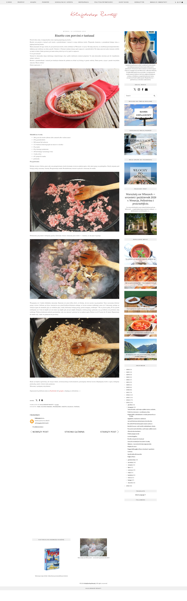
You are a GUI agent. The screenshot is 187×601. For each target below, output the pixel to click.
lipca (129, 467)
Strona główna (75, 432)
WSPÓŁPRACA (84, 2)
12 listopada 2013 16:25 (41, 423)
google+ (61, 391)
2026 (127, 369)
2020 (127, 385)
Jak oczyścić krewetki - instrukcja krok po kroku (140, 284)
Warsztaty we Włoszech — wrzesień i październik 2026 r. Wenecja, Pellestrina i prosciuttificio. (140, 199)
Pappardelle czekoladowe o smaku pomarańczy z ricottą (142, 415)
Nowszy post (41, 432)
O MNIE (9, 2)
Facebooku (53, 391)
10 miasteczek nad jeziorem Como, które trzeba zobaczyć (140, 355)
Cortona (130, 451)
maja (129, 472)
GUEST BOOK (124, 2)
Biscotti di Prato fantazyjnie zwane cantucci (140, 424)
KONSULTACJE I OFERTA (64, 2)
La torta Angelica (132, 436)
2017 (127, 392)
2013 (127, 402)
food (38, 406)
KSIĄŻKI (33, 2)
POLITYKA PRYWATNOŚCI (103, 2)
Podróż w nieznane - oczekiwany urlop (139, 412)
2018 (127, 390)
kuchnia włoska (46, 406)
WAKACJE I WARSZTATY (158, 2)
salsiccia (70, 406)
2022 (127, 380)
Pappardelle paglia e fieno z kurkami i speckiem (141, 449)
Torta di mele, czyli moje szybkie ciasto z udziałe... (142, 409)
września (130, 462)
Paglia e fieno (131, 456)
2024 (127, 374)
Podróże (45, 2)
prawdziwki (57, 406)
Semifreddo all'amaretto (135, 454)
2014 (127, 400)
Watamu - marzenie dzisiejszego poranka (139, 444)
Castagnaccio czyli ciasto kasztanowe (140, 309)
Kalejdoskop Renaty (93, 15)
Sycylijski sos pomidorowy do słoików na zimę (141, 260)
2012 (127, 486)
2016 (127, 395)
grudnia (130, 405)
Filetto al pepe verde (133, 434)
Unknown (38, 418)
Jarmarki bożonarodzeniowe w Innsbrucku (140, 421)
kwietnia (130, 475)
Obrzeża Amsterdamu (134, 431)
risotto (64, 406)
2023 (127, 377)
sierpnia (130, 465)
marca (129, 477)
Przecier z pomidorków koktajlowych (140, 333)
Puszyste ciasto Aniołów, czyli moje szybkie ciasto (142, 429)
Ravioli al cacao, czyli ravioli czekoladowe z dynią (141, 426)
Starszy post (108, 432)
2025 (127, 372)
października (131, 460)
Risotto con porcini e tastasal (136, 439)
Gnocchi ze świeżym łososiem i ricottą (139, 441)
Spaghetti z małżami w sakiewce (137, 418)
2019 (127, 387)
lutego (129, 480)
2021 (127, 382)
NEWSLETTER (139, 2)
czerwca (130, 470)
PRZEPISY (21, 2)
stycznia (130, 482)
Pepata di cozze (132, 446)
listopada (130, 407)
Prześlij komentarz (38, 427)
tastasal (77, 406)
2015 (127, 397)
